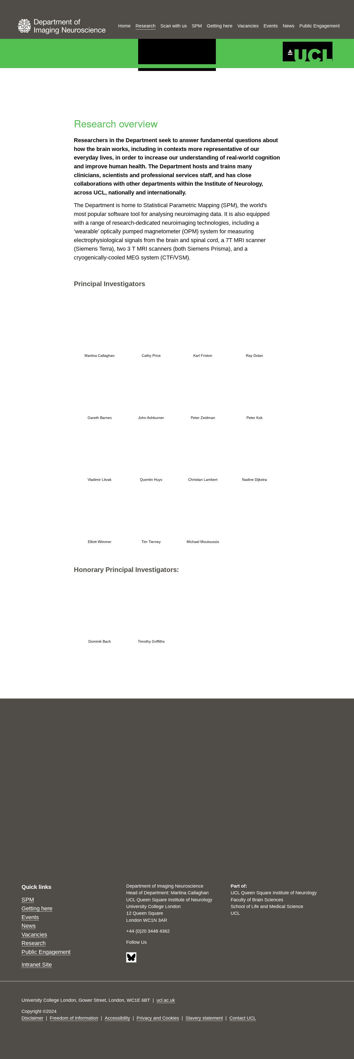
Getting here (219, 25)
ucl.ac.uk (166, 1000)
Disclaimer (32, 1018)
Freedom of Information (74, 1018)
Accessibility (117, 1018)
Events (271, 25)
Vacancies (248, 25)
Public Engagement (319, 25)
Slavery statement (204, 1018)
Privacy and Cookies (158, 1018)
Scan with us (173, 25)
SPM (197, 25)
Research (145, 25)
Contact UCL (242, 1018)
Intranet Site (37, 964)
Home (124, 25)
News (288, 25)
